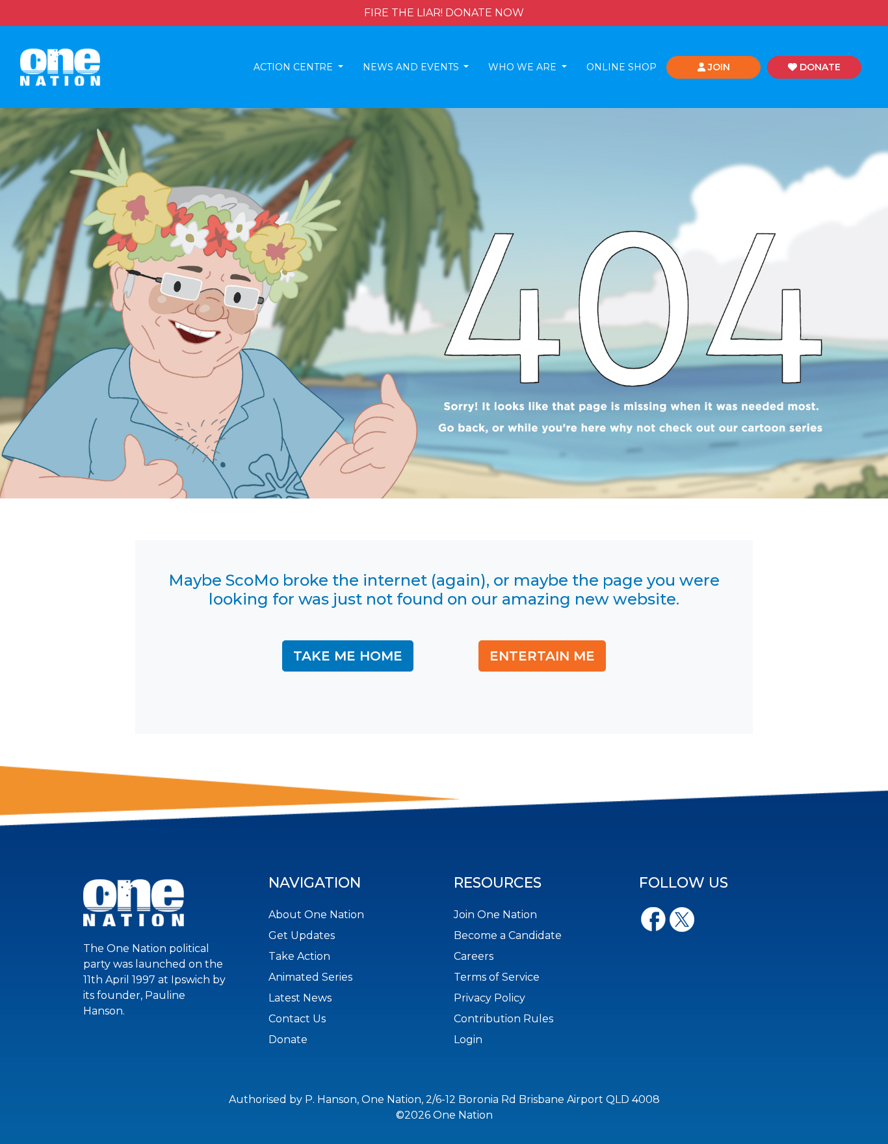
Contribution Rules (503, 1019)
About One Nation (316, 914)
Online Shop (621, 67)
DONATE (819, 67)
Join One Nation (495, 914)
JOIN (717, 67)
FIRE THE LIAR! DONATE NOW (444, 13)
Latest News (300, 998)
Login (468, 1039)
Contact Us (297, 1019)
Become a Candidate (508, 935)
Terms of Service (497, 977)
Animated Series (310, 977)
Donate (287, 1039)
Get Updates (301, 935)
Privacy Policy (489, 998)
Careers (473, 956)
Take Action (299, 956)
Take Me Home (347, 656)
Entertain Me (542, 656)
